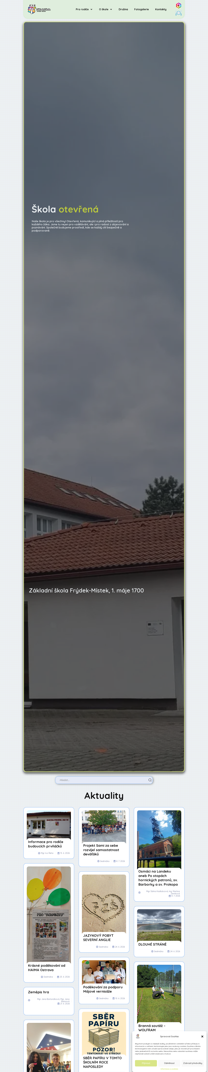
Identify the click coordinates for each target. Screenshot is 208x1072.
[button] (202, 1036)
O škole (103, 9)
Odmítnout (169, 1063)
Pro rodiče (82, 9)
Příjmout (146, 1063)
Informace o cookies (169, 1069)
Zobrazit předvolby (192, 1063)
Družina (123, 9)
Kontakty (160, 9)
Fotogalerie (141, 9)
